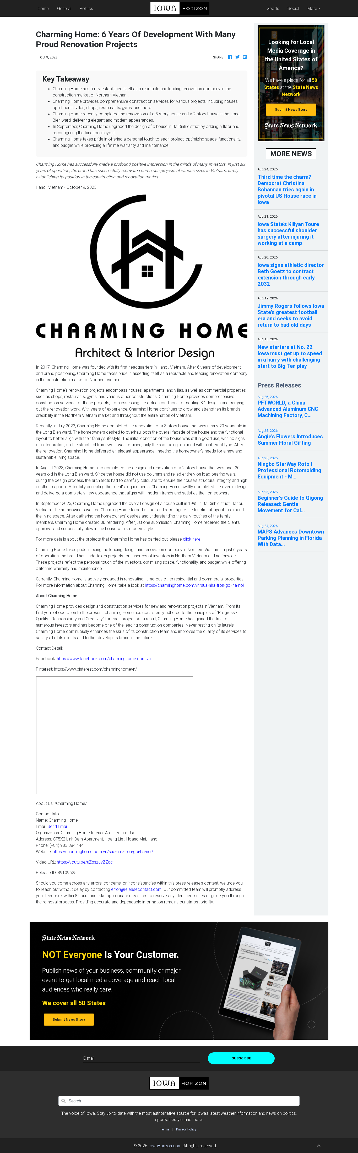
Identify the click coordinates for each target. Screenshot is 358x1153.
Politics (86, 8)
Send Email (57, 826)
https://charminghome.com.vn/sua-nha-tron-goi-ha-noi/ (103, 851)
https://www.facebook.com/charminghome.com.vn (104, 658)
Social (293, 8)
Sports (273, 8)
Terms (165, 1129)
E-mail (88, 1058)
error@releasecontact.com (136, 889)
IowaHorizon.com (164, 1145)
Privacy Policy (186, 1129)
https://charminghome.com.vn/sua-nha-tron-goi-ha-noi (194, 585)
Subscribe (241, 1058)
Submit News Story (291, 109)
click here (191, 539)
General (64, 8)
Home (44, 8)
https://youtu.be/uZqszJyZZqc (85, 862)
